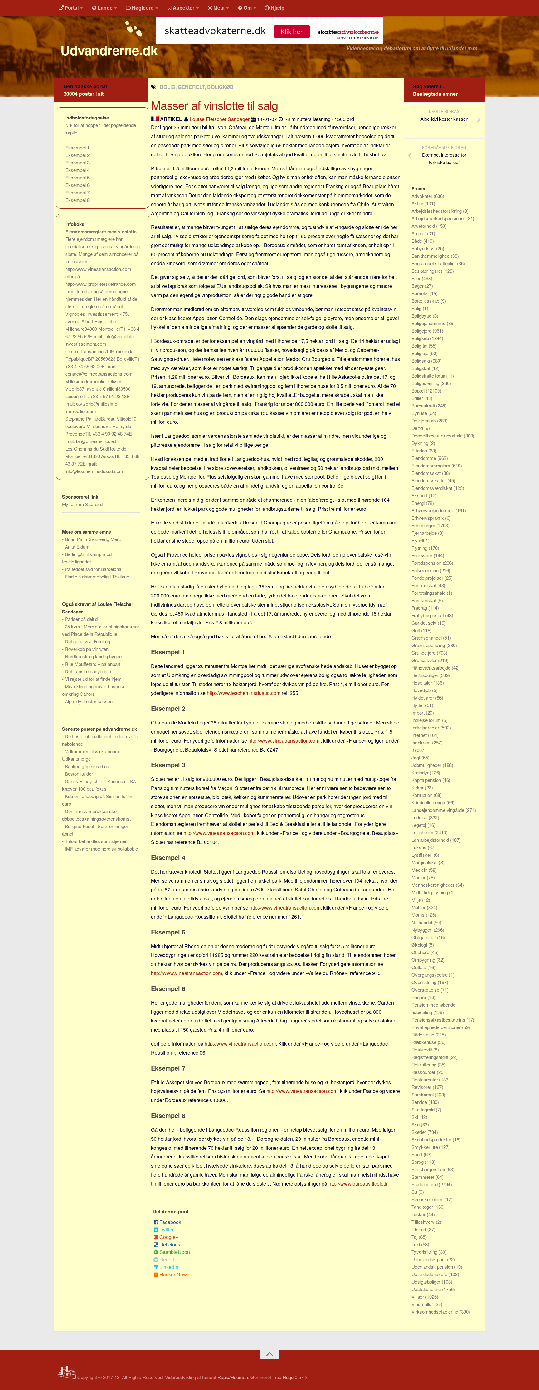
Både (417, 240)
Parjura (419, 997)
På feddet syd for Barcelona (93, 569)
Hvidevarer (423, 697)
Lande (105, 7)
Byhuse (419, 413)
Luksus (419, 847)
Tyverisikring (425, 1251)
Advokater (422, 196)
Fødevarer (422, 555)
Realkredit (422, 1049)
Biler (416, 278)
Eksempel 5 (77, 177)
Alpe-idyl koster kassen (89, 701)
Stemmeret (423, 1176)
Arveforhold (423, 225)
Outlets (419, 967)
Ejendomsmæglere (431, 465)
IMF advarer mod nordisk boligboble (101, 848)
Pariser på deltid (81, 619)
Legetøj (419, 825)
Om (248, 7)
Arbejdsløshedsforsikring (437, 210)
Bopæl (418, 390)
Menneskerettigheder (433, 884)
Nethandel (422, 922)
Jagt (416, 757)
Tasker (419, 1214)
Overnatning (424, 982)
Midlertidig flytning (430, 892)
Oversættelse (425, 989)
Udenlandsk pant (429, 1259)
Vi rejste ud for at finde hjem (93, 678)
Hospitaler (422, 682)
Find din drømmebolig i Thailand (97, 576)
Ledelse (420, 817)
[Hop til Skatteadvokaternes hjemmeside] (269, 47)
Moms (418, 914)
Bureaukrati (423, 405)
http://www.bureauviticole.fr (358, 1183)
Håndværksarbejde (431, 667)
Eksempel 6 (77, 185)
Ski (415, 1117)
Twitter (166, 1229)
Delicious (169, 1244)
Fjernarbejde (424, 532)
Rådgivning (423, 1034)
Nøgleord (143, 7)
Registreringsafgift (430, 1057)
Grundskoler (424, 660)
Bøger (418, 285)
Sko (416, 1124)
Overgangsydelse (430, 974)
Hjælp (277, 7)
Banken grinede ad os (87, 766)
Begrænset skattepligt (434, 263)
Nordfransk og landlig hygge (93, 656)
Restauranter (425, 1079)
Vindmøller (422, 1304)
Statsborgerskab (428, 1169)
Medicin (420, 869)
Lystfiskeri (422, 854)
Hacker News (174, 1274)
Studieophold (425, 1184)
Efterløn (419, 450)
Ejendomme (424, 458)
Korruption (422, 795)
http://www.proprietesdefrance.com (100, 283)
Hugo (288, 1377)
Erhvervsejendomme (433, 510)
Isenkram (421, 742)
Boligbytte (422, 315)
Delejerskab (424, 420)
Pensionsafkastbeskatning (438, 1019)
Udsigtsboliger (426, 1281)
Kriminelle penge (428, 802)
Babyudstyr (423, 248)
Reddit (166, 1259)
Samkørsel (423, 1094)
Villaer (418, 1296)
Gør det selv (424, 622)
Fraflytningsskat (428, 615)
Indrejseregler (425, 727)
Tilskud (419, 1229)
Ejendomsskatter (429, 480)
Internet (419, 735)
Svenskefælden (427, 1199)
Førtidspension (427, 562)
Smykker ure (425, 1147)
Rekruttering (424, 1064)
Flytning (420, 547)
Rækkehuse (424, 1042)
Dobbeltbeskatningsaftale (437, 435)
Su (414, 1191)
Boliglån (420, 345)
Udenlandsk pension (432, 1266)
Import (418, 712)
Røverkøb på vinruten (87, 649)
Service (419, 1102)
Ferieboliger (423, 525)
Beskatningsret (427, 270)
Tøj (415, 1236)
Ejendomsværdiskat (432, 488)
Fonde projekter (427, 577)
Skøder (419, 1132)
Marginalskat (425, 862)
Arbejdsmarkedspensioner (438, 218)
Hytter (418, 705)
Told (416, 1244)
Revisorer (422, 1087)
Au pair (419, 233)
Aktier (418, 203)
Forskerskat (424, 600)
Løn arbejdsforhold (430, 839)
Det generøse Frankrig (87, 641)
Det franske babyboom (88, 671)
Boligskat (421, 368)
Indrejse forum (426, 720)
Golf (416, 630)
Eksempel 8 (77, 200)
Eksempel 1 (77, 147)
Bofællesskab (425, 300)
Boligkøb (420, 338)
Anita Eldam (77, 546)
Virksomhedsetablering (435, 1311)
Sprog (418, 1161)
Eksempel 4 (77, 170)
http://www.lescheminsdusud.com (243, 692)
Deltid (417, 428)
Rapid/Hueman (232, 1377)
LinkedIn (168, 1267)
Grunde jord (424, 652)
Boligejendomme (429, 323)
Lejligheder (423, 832)
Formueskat (424, 585)
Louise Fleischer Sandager (220, 119)
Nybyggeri (422, 929)
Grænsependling (428, 645)
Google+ (168, 1237)
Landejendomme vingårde (438, 810)
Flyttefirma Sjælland (82, 504)
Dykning (420, 443)
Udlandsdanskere (430, 1274)
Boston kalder (79, 773)
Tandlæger (422, 1206)
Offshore (420, 952)
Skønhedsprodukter (432, 1139)
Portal (72, 7)
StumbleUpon (174, 1252)
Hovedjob (421, 690)
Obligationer (424, 937)
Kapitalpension (426, 780)
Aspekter (183, 7)
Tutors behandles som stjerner (96, 841)
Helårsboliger (425, 675)
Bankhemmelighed (431, 255)
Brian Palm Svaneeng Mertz (93, 539)
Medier (419, 877)
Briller (417, 398)
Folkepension (425, 570)
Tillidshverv (423, 1221)
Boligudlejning (425, 383)
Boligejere (422, 330)
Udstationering (426, 1289)
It (413, 750)
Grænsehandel (427, 637)
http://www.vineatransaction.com (283, 740)
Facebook (170, 1222)
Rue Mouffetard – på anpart (92, 664)
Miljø (416, 899)
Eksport (420, 495)
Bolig (417, 308)
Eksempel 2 (77, 155)
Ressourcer (424, 1072)
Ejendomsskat (426, 473)
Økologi (419, 944)
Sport (417, 1154)
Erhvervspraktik (428, 518)
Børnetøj (420, 293)
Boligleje (420, 353)
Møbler (419, 907)
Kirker (418, 787)
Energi (418, 503)
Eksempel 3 (77, 162)
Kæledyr (420, 772)
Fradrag (419, 607)
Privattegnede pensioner (436, 1027)
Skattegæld (423, 1109)
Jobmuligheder (427, 765)
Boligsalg (421, 360)
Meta (219, 7)
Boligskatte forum (429, 375)
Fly (415, 540)
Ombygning (423, 959)
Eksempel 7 (77, 192)
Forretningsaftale (429, 592)
